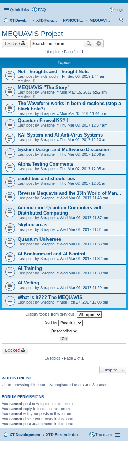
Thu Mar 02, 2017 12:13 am (83, 140)
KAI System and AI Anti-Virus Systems (60, 135)
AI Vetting (28, 282)
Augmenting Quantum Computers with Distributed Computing (60, 210)
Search (89, 43)
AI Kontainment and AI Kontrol (51, 253)
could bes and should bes (46, 178)
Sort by (51, 322)
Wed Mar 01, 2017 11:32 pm (84, 258)
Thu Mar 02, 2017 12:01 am (83, 183)
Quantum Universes (39, 239)
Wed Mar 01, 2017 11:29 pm (84, 287)
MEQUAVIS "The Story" (43, 87)
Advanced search (99, 43)
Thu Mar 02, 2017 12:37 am (83, 125)
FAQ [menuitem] (42, 9)
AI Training (30, 268)
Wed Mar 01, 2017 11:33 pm (84, 244)
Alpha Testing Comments (45, 164)
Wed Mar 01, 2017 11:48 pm (84, 198)
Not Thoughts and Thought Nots (53, 71)
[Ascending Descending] (64, 331)
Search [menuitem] (121, 21)
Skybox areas (32, 224)
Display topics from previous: (51, 314)
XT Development (25, 435)
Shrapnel (47, 92)
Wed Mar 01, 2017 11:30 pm (84, 273)
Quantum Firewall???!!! (44, 120)
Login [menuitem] (119, 9)
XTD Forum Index (62, 435)
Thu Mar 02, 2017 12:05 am (83, 169)
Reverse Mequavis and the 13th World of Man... (69, 193)
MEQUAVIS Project (32, 34)
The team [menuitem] (103, 435)
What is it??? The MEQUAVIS (50, 297)
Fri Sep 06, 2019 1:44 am (83, 76)
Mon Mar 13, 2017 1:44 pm (83, 113)
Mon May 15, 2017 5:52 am (83, 92)
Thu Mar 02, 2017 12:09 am (83, 154)
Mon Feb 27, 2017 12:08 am (84, 302)
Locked (12, 43)
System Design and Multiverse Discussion (64, 149)
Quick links (19, 9)
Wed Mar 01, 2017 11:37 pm (84, 218)
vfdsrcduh (49, 76)
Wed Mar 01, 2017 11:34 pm (84, 229)
